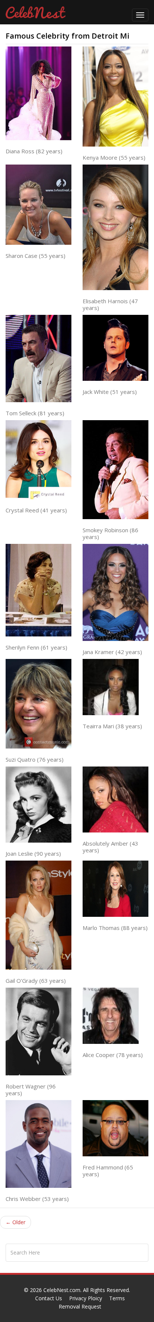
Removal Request (80, 1306)
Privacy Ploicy (85, 1298)
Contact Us (48, 1298)
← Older (15, 1222)
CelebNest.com (61, 1290)
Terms (117, 1298)
